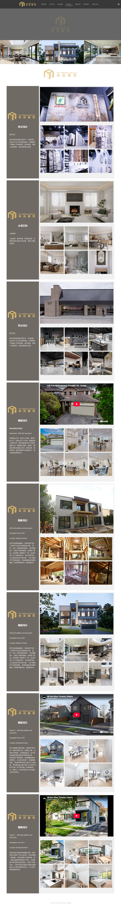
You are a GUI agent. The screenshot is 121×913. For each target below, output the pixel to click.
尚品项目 (68, 4)
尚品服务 (60, 4)
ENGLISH (95, 4)
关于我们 (52, 4)
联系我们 (86, 4)
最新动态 (78, 4)
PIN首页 (43, 4)
